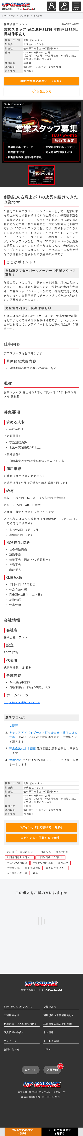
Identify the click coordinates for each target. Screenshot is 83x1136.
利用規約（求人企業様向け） (20, 1023)
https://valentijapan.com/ (22, 702)
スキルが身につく (56, 868)
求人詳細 (38, 16)
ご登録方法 (49, 1006)
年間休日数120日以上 (50, 857)
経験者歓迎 (26, 852)
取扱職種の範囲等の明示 (57, 1023)
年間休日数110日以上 (19, 857)
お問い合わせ (11, 1049)
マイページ (10, 1041)
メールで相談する (60, 1132)
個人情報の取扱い (14, 1032)
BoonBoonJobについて (18, 1006)
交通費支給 (13, 868)
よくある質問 (51, 1041)
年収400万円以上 (17, 862)
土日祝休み (44, 852)
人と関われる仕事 (17, 873)
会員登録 (53, 1068)
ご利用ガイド (11, 1015)
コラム (47, 1049)
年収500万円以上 (43, 862)
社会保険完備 (33, 868)
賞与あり (63, 862)
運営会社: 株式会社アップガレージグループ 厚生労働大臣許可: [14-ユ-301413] (41, 1094)
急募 (35, 873)
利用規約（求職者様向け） (59, 1015)
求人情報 (48, 1032)
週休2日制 (62, 852)
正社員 (11, 852)
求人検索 (24, 16)
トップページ (8, 16)
